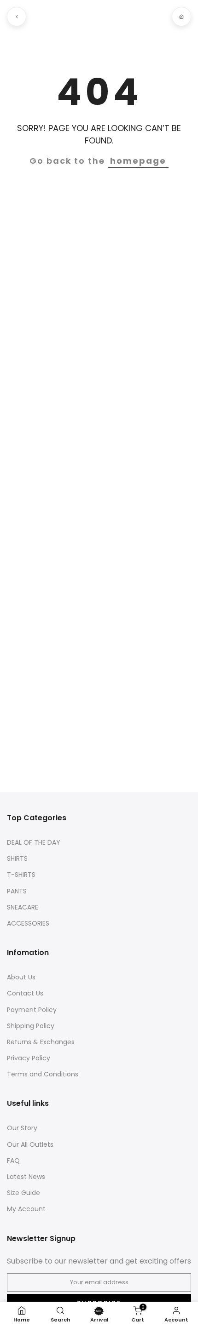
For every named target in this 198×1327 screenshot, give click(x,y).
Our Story (22, 1128)
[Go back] (16, 16)
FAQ (13, 1160)
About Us (21, 977)
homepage (138, 160)
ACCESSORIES (28, 923)
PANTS (17, 891)
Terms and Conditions (42, 1074)
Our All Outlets (30, 1144)
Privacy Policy (28, 1058)
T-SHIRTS (21, 874)
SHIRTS (17, 858)
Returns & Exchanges (41, 1042)
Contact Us (25, 993)
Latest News (26, 1177)
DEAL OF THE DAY (33, 842)
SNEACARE (22, 907)
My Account (26, 1209)
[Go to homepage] (181, 16)
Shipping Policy (30, 1026)
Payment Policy (32, 1010)
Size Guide (23, 1193)
